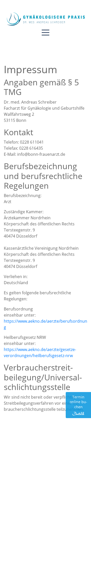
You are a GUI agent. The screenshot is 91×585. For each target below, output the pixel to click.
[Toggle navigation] (45, 32)
